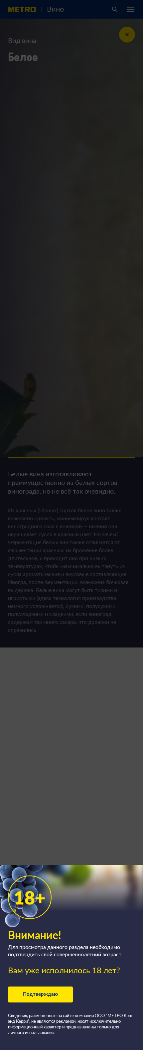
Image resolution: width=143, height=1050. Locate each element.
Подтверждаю (40, 994)
